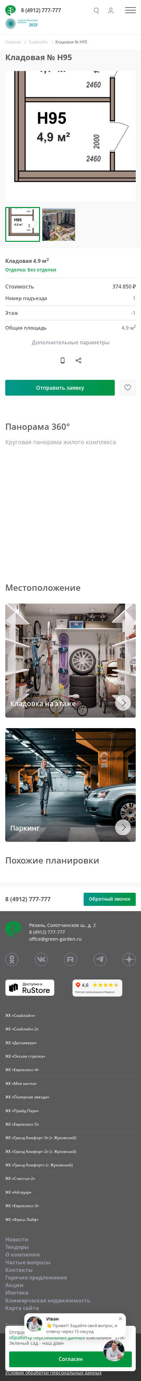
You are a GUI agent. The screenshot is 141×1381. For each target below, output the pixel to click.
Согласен (71, 1359)
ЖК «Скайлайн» (20, 1015)
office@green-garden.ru (55, 939)
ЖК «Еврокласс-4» (22, 1069)
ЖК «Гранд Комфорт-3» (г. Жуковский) (40, 1137)
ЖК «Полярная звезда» (27, 1097)
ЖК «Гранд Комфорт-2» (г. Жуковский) (40, 1151)
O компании (22, 1254)
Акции (14, 1285)
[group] (70, 136)
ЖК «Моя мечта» (21, 1083)
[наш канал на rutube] (70, 959)
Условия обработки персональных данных (53, 1373)
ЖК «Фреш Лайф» (22, 1219)
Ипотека (17, 1292)
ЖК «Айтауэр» (18, 1192)
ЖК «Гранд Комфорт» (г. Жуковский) (39, 1165)
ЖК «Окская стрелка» (25, 1056)
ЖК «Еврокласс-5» (22, 1124)
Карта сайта (22, 1308)
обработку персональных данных (47, 1337)
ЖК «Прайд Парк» (22, 1111)
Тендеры (17, 1247)
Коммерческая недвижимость (47, 1300)
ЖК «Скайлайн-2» (22, 1029)
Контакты (19, 1270)
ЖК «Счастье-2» (20, 1178)
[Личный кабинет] (111, 10)
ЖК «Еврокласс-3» (22, 1205)
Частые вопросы (27, 1262)
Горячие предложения (36, 1277)
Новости (17, 1239)
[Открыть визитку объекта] (63, 360)
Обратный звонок (110, 899)
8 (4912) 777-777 (41, 10)
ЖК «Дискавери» (21, 1043)
